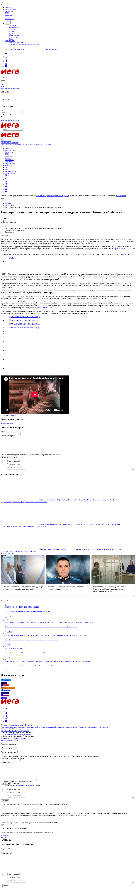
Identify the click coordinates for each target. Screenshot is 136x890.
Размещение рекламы (16, 725)
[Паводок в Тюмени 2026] (8, 108)
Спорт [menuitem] (11, 31)
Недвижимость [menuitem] (14, 35)
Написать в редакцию (9, 748)
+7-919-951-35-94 (7, 738)
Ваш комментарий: (8, 436)
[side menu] (2, 4)
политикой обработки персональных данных (52, 196)
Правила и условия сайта (27, 727)
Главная (8, 203)
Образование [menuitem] (14, 27)
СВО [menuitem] (11, 39)
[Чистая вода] (20, 108)
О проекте (5, 725)
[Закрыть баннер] (2, 2)
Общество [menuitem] (8, 7)
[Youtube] (6, 66)
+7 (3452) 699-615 (20, 738)
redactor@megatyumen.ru (22, 735)
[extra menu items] (8, 22)
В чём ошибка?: (6, 853)
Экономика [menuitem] (9, 15)
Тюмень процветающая (9, 143)
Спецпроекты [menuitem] (10, 41)
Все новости (9, 205)
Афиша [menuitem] (7, 17)
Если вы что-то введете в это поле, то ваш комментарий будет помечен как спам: (30, 455)
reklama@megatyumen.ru (9, 740)
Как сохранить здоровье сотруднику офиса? (25, 44)
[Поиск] (2, 110)
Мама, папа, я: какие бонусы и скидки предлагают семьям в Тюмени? (26, 145)
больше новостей (7, 553)
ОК (3, 199)
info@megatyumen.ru (21, 731)
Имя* (3, 431)
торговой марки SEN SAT (123, 249)
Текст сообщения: (7, 762)
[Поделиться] (2, 888)
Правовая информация (9, 727)
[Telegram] (6, 61)
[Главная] (25, 73)
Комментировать (7, 423)
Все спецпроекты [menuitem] (52, 49)
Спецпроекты (6, 141)
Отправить (5, 800)
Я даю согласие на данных (22, 786)
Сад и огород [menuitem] (14, 37)
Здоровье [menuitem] (12, 25)
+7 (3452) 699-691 (7, 731)
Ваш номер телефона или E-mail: (13, 758)
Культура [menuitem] (12, 29)
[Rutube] (6, 64)
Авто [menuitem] (11, 33)
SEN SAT (22, 296)
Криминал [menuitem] (9, 11)
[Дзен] (6, 56)
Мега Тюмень (11, 415)
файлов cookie (121, 196)
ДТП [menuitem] (7, 13)
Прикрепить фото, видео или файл (19, 781)
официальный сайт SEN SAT (45, 308)
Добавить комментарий (9, 457)
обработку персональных (26, 786)
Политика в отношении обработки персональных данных (57, 727)
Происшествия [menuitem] (10, 9)
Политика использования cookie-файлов (93, 727)
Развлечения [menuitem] (9, 19)
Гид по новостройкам (17, 43)
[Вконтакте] (6, 54)
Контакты (28, 725)
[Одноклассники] (6, 59)
